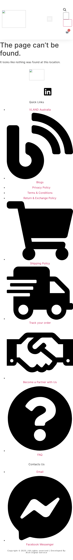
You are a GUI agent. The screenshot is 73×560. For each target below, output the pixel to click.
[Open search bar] (64, 10)
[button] (49, 19)
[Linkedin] (47, 91)
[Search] (67, 23)
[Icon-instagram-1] (36, 91)
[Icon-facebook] (25, 91)
